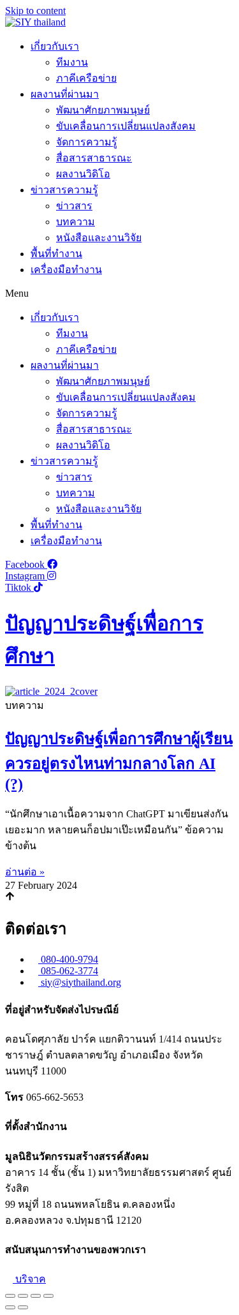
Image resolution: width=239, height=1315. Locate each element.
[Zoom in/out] (48, 1296)
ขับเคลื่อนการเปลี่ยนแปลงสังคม (126, 126)
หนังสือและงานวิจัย (98, 237)
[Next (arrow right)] (23, 1307)
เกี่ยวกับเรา (55, 46)
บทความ (75, 221)
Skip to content (35, 10)
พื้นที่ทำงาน (56, 253)
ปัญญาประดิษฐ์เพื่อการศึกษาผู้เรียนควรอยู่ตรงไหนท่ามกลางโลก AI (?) (119, 761)
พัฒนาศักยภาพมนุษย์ (103, 110)
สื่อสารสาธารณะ (94, 157)
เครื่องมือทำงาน (66, 269)
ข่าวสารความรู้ (64, 189)
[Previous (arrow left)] (10, 1307)
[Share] (23, 1296)
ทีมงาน (72, 62)
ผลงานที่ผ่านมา (65, 94)
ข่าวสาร (74, 205)
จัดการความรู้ (86, 142)
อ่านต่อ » (25, 871)
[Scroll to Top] (10, 897)
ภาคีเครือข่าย (86, 78)
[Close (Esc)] (10, 1296)
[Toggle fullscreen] (36, 1296)
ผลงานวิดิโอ (83, 173)
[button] (119, 293)
